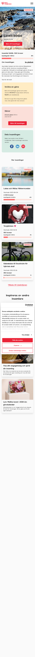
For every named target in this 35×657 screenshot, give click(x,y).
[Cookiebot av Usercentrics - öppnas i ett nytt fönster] (25, 305)
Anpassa (16, 345)
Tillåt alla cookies (17, 340)
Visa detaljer (26, 335)
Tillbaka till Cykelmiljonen (17, 285)
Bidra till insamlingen (13, 44)
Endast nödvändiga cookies (17, 350)
